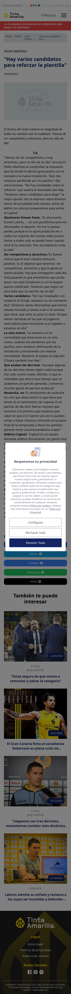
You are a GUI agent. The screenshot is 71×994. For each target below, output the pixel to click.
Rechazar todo (36, 533)
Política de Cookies (40, 505)
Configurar (35, 522)
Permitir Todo (35, 543)
